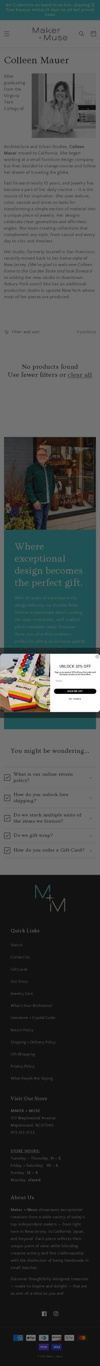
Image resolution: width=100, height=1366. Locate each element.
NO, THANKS (75, 699)
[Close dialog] (97, 656)
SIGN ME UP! (75, 691)
